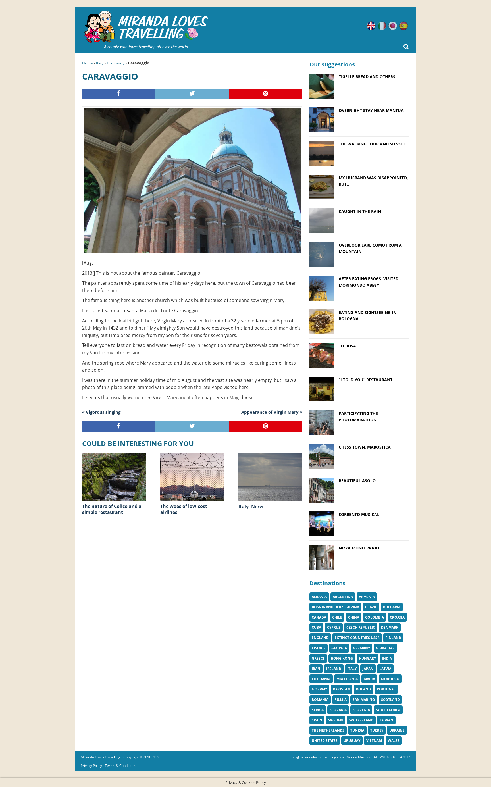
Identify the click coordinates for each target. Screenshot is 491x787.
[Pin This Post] (265, 94)
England (320, 637)
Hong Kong (342, 658)
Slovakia (338, 709)
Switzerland (361, 720)
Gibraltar (385, 648)
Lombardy (115, 63)
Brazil (371, 607)
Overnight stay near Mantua (371, 110)
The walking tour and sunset (372, 144)
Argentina (343, 596)
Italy (99, 63)
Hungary (367, 658)
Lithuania (321, 678)
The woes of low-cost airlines (183, 509)
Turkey (376, 730)
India (387, 658)
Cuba (316, 627)
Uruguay (352, 740)
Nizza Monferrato (359, 548)
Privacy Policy (91, 765)
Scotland (390, 699)
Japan (368, 668)
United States (325, 740)
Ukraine (397, 730)
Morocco (390, 678)
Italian (381, 25)
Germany (361, 648)
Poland (363, 689)
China (353, 617)
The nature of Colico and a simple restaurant (112, 509)
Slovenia (361, 709)
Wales (394, 740)
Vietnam (374, 740)
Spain (317, 720)
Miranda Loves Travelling (100, 757)
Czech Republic (360, 627)
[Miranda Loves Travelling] (146, 27)
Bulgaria (391, 607)
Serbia (318, 709)
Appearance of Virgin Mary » (271, 412)
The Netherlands (328, 730)
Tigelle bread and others (367, 76)
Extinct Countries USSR (357, 637)
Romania (320, 699)
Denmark (389, 627)
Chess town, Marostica (365, 447)
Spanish (403, 25)
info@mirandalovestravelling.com (317, 757)
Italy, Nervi (250, 506)
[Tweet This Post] (192, 94)
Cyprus (333, 627)
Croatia (397, 617)
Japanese (392, 25)
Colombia (374, 617)
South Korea (388, 709)
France (318, 648)
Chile (337, 617)
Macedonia (347, 678)
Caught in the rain (360, 211)
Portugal (386, 689)
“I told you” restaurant (365, 379)
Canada (319, 617)
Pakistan (341, 689)
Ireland (333, 668)
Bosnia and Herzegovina (335, 607)
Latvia (385, 668)
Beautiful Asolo (357, 480)
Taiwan (386, 720)
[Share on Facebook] (118, 94)
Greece (318, 658)
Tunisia (357, 730)
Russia (340, 699)
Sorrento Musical (359, 514)
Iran (316, 668)
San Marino (364, 699)
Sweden (335, 720)
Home (87, 63)
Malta (369, 678)
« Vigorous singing (101, 412)
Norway (319, 689)
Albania (319, 596)
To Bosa (347, 346)
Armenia (367, 596)
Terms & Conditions (120, 765)
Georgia (339, 648)
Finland (393, 637)
